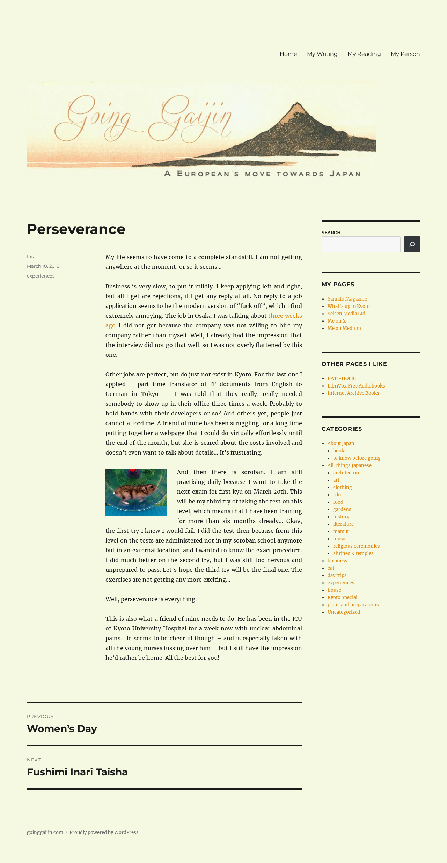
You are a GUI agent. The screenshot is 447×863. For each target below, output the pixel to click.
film (338, 495)
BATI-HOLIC (342, 379)
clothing (342, 487)
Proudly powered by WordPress (104, 832)
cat (331, 568)
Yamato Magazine (347, 299)
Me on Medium (344, 328)
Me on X (337, 321)
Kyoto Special (342, 597)
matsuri (342, 531)
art (336, 480)
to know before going (357, 458)
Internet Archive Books (353, 393)
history (341, 517)
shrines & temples (353, 553)
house (334, 590)
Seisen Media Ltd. (347, 314)
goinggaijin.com (45, 832)
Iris (30, 256)
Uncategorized (344, 612)
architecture (346, 473)
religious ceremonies (356, 546)
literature (343, 524)
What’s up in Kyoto (349, 306)
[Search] (412, 244)
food (338, 502)
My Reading (364, 54)
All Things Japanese (350, 466)
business (337, 561)
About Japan (341, 444)
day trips (337, 575)
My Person (405, 54)
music (340, 539)
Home (288, 54)
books (340, 451)
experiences (40, 276)
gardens (342, 509)
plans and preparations (353, 605)
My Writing (322, 54)
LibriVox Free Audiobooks (356, 386)
